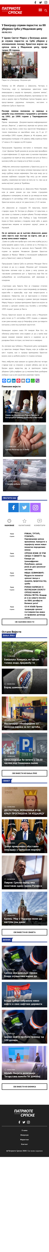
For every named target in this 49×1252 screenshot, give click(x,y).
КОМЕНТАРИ (39, 525)
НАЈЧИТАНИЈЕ (24, 525)
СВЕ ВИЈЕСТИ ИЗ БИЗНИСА (24, 1086)
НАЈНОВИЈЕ (9, 525)
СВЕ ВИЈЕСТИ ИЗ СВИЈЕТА (24, 932)
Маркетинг (24, 1140)
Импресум (24, 1135)
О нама (24, 1130)
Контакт (24, 1144)
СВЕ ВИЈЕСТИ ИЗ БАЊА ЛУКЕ (24, 773)
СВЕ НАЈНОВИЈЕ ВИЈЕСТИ (24, 622)
